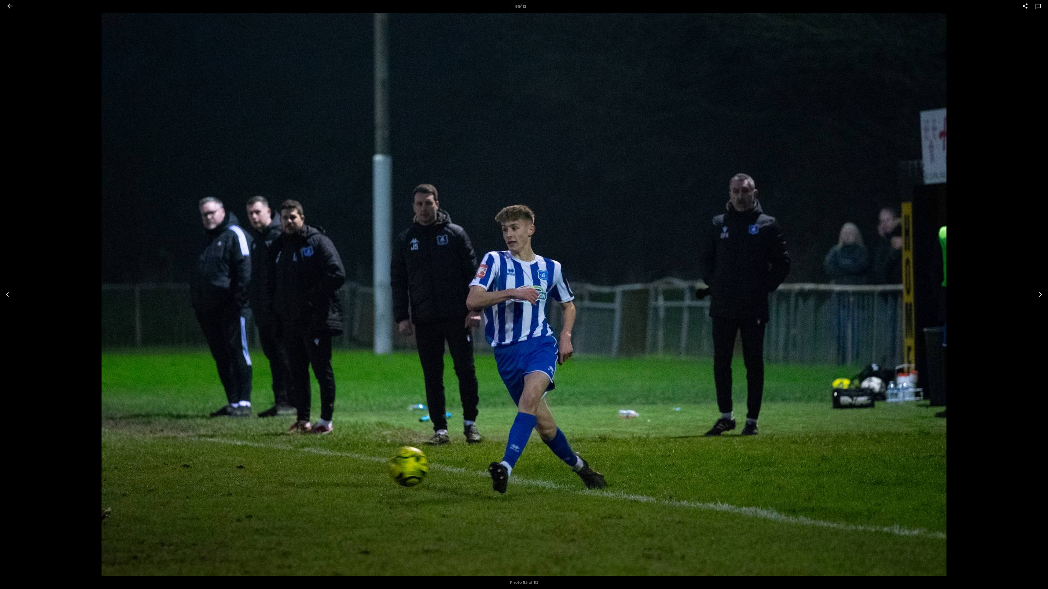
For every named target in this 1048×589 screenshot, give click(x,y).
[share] (1025, 6)
